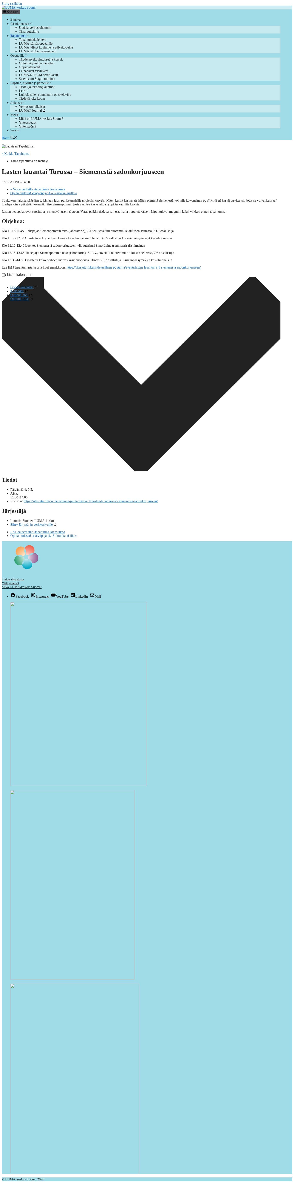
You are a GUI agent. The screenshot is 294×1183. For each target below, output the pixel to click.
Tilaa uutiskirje (29, 31)
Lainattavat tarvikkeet (33, 71)
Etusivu (15, 19)
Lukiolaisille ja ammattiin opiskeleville (45, 94)
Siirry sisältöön (12, 3)
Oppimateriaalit (29, 67)
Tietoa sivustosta (13, 579)
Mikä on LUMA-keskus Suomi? (41, 118)
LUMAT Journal (30, 110)
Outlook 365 (19, 295)
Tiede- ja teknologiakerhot (36, 87)
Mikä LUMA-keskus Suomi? (22, 587)
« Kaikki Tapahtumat (16, 153)
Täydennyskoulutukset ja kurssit (41, 59)
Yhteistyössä (27, 126)
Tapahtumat (18, 36)
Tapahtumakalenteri (32, 39)
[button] (9, 138)
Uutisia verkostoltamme (35, 27)
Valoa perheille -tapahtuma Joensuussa (37, 189)
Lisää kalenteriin (19, 274)
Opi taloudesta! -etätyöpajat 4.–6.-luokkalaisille (43, 193)
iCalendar (17, 291)
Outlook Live (19, 299)
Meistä (14, 115)
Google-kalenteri (22, 287)
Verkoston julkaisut (32, 106)
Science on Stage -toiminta (37, 78)
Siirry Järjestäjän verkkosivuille (31, 524)
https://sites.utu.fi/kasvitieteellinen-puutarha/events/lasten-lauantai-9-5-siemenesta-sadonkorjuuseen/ (134, 267)
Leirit (22, 91)
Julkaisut (16, 103)
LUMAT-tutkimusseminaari (37, 51)
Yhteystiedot (27, 122)
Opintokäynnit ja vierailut (36, 63)
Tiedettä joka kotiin (32, 98)
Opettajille (17, 55)
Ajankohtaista (19, 24)
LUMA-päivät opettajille (36, 43)
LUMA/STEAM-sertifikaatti (38, 75)
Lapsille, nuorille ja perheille (29, 83)
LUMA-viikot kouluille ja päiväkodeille (46, 47)
